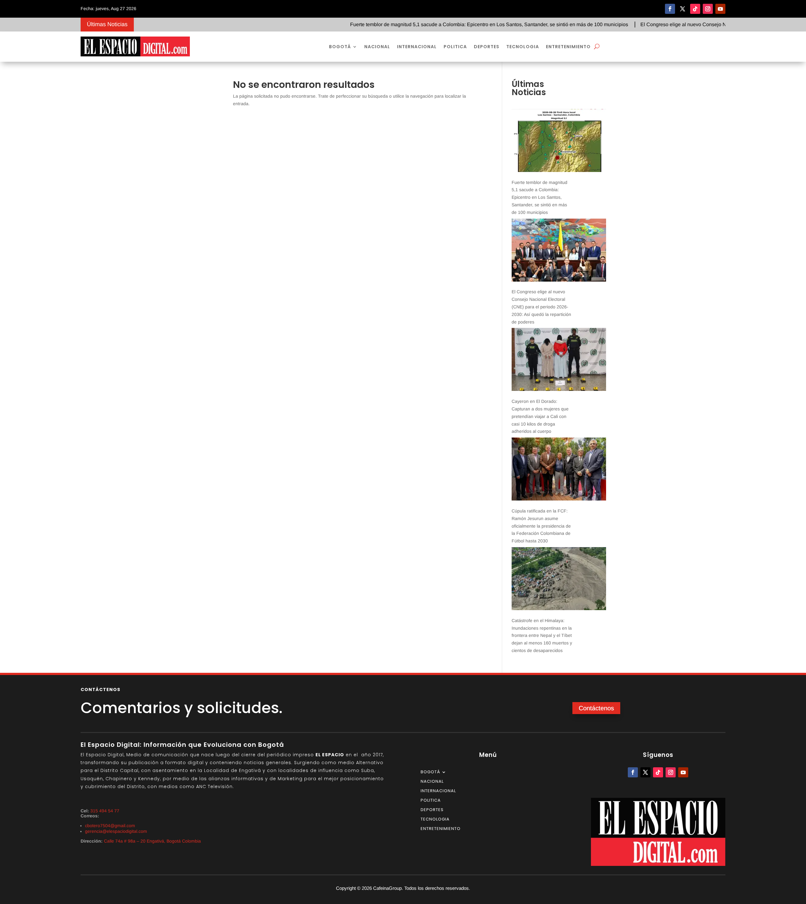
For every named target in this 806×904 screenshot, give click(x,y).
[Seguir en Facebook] (670, 9)
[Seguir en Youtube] (720, 9)
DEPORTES (486, 46)
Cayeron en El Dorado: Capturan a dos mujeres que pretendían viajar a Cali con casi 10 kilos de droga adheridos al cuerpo (540, 416)
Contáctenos (596, 708)
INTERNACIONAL (417, 46)
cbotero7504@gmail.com (110, 825)
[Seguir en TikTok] (695, 9)
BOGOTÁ (340, 46)
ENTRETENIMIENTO (568, 46)
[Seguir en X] (683, 9)
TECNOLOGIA (522, 46)
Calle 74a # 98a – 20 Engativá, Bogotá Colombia (152, 841)
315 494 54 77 (104, 810)
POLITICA (455, 46)
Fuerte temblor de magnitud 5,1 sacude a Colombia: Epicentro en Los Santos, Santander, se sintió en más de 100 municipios (463, 24)
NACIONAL (377, 46)
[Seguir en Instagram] (708, 9)
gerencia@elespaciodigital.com (116, 831)
